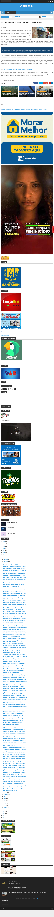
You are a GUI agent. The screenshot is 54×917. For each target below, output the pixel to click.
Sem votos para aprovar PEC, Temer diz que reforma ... (14, 695)
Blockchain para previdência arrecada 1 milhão (13, 779)
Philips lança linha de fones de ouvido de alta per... (14, 649)
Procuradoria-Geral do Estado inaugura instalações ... (14, 726)
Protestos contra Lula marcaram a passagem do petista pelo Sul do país (27, 94)
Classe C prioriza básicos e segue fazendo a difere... (14, 631)
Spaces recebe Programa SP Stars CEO (11, 586)
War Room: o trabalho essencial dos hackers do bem (14, 588)
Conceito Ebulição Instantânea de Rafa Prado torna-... (14, 788)
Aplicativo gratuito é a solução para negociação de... (14, 686)
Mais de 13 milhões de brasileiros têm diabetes (13, 783)
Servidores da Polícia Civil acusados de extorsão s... (14, 720)
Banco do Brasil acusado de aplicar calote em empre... (14, 747)
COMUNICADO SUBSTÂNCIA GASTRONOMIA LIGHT (13, 722)
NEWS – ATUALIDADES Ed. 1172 (9, 745)
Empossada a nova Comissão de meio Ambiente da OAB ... (15, 679)
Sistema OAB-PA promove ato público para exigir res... (14, 704)
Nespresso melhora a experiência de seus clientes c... (14, 786)
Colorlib (6, 908)
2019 (4, 554)
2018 (4, 556)
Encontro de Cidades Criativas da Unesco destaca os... (14, 772)
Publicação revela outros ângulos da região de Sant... (14, 613)
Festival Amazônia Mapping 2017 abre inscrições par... (14, 564)
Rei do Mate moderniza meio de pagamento (12, 684)
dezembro (6, 559)
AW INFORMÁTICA (26, 5)
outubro (5, 792)
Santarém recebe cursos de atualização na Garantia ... (14, 781)
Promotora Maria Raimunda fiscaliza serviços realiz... (14, 663)
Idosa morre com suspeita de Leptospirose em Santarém (15, 697)
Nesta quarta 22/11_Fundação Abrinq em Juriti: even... (14, 688)
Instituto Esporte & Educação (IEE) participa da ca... (14, 650)
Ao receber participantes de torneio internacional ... (14, 624)
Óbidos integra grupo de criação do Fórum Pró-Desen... (14, 668)
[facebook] (45, 1)
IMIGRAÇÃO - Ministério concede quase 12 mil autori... (14, 570)
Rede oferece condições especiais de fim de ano (13, 609)
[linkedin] (48, 1)
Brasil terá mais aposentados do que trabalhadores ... (14, 616)
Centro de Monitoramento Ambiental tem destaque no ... (15, 744)
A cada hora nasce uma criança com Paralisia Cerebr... (14, 575)
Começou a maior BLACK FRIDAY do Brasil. (12, 652)
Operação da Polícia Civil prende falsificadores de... (14, 708)
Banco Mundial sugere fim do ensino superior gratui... (14, 666)
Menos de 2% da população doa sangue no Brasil (13, 717)
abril (5, 803)
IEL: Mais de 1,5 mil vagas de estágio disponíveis (12, 17)
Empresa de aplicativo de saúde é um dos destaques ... (14, 568)
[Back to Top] (52, 909)
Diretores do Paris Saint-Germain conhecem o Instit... (14, 615)
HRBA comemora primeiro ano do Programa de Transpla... (15, 785)
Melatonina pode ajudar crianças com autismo (12, 582)
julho (5, 798)
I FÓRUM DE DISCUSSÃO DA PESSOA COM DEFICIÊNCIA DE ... (15, 573)
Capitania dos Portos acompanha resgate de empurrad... (15, 706)
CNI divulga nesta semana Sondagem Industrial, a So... (14, 584)
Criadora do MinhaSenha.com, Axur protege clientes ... (14, 598)
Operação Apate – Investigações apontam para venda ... (14, 659)
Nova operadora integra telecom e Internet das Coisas (14, 606)
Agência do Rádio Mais (25, 25)
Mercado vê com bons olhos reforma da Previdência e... (14, 645)
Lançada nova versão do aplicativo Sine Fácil (12, 693)
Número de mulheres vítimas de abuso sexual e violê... (14, 590)
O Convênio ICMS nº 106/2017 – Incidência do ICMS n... (14, 763)
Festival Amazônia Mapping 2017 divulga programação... (14, 566)
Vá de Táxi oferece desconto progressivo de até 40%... (14, 765)
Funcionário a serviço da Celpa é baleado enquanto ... (14, 661)
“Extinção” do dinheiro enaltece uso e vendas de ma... (14, 736)
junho (5, 800)
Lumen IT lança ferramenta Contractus (11, 724)
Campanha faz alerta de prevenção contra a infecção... (14, 675)
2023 (4, 546)
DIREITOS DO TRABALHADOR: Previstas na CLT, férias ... (14, 641)
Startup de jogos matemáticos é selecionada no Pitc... (14, 776)
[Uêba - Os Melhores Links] (5, 259)
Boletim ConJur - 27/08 (12, 882)
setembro (6, 794)
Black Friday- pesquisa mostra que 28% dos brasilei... (14, 690)
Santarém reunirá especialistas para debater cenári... (14, 731)
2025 (4, 543)
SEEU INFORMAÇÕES (10, 527)
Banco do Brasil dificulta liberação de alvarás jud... (13, 665)
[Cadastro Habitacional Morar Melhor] (27, 163)
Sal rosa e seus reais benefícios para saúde (12, 727)
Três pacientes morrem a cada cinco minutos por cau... (14, 647)
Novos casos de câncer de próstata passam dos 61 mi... (14, 770)
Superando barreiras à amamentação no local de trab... (14, 769)
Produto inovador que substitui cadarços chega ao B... (14, 729)
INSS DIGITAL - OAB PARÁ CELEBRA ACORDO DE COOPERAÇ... (15, 760)
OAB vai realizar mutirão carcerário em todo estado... (14, 754)
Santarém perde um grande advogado (11, 672)
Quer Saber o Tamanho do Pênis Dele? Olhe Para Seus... (14, 622)
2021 (4, 550)
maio (5, 802)
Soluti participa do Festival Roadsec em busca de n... (14, 767)
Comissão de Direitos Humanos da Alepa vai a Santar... (14, 735)
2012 (4, 817)
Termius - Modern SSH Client (12, 522)
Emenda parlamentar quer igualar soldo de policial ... (14, 674)
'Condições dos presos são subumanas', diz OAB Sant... (14, 749)
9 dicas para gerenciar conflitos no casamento (13, 643)
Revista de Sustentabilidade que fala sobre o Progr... (14, 718)
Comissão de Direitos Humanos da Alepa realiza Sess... (14, 742)
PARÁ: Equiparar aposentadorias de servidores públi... (14, 581)
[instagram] (47, 1)
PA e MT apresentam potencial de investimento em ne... (14, 740)
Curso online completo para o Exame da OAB (12, 710)
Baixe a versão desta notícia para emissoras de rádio (16, 67)
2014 (4, 813)
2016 (4, 810)
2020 (4, 552)
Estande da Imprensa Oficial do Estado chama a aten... (14, 572)
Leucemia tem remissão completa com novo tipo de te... (14, 699)
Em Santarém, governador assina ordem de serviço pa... (14, 604)
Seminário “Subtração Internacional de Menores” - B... (14, 715)
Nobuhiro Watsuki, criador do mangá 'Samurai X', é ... (14, 702)
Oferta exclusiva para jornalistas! (10, 790)
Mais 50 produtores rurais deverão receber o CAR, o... (14, 611)
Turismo (27, 16)
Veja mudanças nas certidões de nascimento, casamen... (15, 681)
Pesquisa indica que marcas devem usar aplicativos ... (14, 607)
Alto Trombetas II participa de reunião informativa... (14, 761)
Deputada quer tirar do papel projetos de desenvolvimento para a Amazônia (9, 94)
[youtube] (52, 1)
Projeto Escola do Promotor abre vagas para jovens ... (14, 597)
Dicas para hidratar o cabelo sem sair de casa (12, 563)
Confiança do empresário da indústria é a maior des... (14, 638)
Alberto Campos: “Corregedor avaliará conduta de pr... (14, 756)
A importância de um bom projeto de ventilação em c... (14, 677)
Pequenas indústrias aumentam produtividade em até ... (15, 600)
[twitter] (50, 1)
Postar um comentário (6, 107)
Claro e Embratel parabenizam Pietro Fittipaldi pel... (14, 713)
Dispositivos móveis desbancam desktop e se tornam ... (14, 629)
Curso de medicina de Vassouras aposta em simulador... (14, 618)
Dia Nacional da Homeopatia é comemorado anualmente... (15, 683)
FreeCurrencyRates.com (5, 335)
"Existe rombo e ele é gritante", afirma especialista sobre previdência (18, 69)
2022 (4, 548)
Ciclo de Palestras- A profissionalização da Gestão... (14, 733)
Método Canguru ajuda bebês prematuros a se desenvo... (15, 656)
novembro (6, 561)
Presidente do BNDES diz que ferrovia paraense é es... (14, 602)
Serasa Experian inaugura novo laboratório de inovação (14, 633)
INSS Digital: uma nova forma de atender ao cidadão (14, 751)
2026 (4, 541)
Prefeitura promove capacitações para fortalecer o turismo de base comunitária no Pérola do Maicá (27, 892)
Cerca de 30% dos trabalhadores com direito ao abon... (15, 593)
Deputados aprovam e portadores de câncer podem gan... (15, 692)
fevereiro (6, 807)
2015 (4, 811)
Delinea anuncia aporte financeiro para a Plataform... (14, 595)
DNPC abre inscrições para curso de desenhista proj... (14, 634)
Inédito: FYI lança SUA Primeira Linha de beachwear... (14, 591)
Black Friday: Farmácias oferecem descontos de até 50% (15, 627)
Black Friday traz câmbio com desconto (11, 636)
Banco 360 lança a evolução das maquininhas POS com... (15, 778)
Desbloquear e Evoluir (11, 533)
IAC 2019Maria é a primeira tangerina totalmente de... (14, 579)
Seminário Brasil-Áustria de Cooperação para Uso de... (14, 701)
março (5, 805)
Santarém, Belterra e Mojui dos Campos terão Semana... (14, 658)
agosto (5, 796)
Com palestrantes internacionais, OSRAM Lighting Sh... (14, 738)
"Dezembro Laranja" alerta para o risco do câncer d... (14, 654)
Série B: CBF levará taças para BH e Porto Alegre (13, 670)
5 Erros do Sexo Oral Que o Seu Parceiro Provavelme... (14, 620)
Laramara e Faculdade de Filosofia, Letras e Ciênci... (14, 625)
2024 (4, 545)
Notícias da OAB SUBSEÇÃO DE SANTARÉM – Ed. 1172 (14, 753)
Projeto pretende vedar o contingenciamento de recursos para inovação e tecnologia (44, 94)
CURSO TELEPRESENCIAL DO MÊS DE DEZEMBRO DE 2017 (14, 577)
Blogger (36, 898)
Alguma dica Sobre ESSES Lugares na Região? (12, 774)
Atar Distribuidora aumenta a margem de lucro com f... (14, 640)
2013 (4, 815)
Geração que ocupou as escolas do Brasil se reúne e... (14, 711)
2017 (4, 558)
